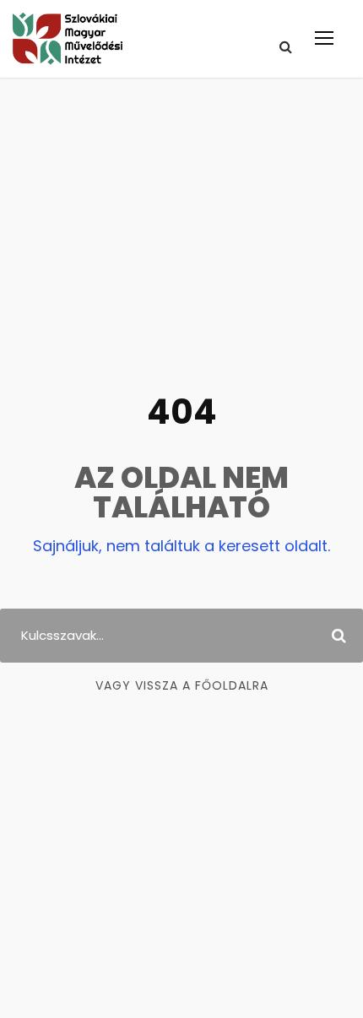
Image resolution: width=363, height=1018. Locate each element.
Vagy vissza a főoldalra (181, 685)
